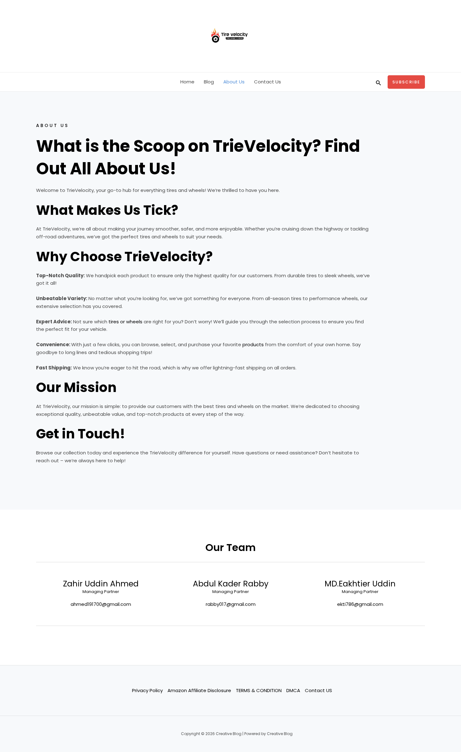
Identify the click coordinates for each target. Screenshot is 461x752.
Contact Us (267, 81)
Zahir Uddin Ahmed (101, 583)
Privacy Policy (147, 690)
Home (187, 81)
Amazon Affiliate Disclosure (199, 690)
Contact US (318, 690)
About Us (234, 81)
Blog (209, 81)
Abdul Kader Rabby (230, 583)
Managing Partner (100, 592)
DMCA (293, 690)
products (253, 344)
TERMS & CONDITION (259, 690)
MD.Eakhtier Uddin (360, 583)
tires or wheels (124, 321)
